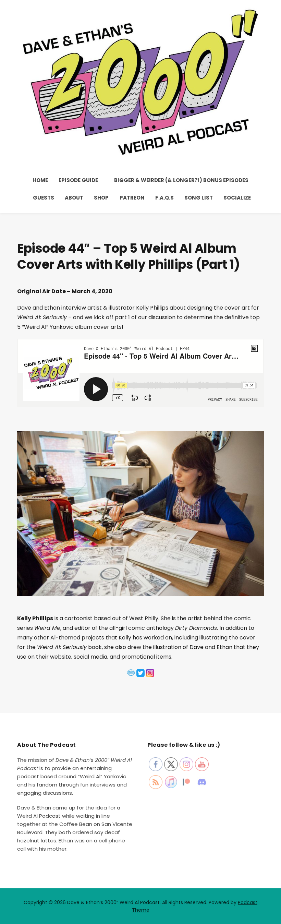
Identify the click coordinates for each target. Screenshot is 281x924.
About (74, 197)
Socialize (237, 197)
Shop (101, 197)
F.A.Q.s (164, 197)
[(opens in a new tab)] (131, 676)
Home (40, 180)
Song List (198, 197)
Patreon (132, 197)
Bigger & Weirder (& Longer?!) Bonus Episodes (181, 180)
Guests (43, 197)
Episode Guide (78, 180)
